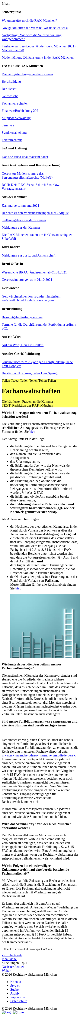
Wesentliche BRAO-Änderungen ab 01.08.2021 (34, 272)
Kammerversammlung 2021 (20, 205)
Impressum (17, 997)
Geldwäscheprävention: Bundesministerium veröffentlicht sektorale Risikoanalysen (31, 298)
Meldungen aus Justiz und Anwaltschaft (28, 255)
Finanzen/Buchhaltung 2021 (21, 110)
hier (31, 431)
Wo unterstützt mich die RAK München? (29, 20)
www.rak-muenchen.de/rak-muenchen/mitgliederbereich (39, 755)
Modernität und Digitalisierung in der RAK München (38, 57)
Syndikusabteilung (14, 132)
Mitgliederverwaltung (16, 118)
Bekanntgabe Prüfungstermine (22, 317)
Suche (14, 989)
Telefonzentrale (12, 140)
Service (15, 985)
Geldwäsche (10, 96)
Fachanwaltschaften (15, 103)
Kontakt (15, 982)
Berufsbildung (11, 81)
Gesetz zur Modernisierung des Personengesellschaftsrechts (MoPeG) (27, 175)
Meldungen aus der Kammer (21, 227)
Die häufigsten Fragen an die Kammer (27, 74)
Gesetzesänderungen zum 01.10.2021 (27, 279)
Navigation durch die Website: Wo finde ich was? (35, 28)
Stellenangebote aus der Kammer (24, 220)
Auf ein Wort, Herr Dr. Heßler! (23, 345)
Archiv (15, 993)
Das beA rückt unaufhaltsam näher (25, 157)
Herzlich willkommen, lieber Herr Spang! (30, 373)
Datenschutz (18, 1001)
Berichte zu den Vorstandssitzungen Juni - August (35, 213)
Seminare (8, 125)
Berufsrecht (9, 89)
